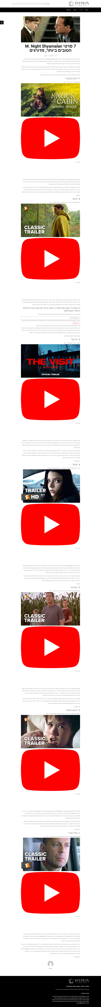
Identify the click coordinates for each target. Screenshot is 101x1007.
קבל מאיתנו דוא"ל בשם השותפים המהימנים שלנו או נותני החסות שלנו (37, 320)
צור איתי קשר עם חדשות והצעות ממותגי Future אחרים (66, 320)
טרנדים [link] (74, 10)
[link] (2, 22)
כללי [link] (81, 10)
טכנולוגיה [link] (45, 55)
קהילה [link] (86, 10)
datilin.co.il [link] (84, 996)
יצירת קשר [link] (69, 10)
